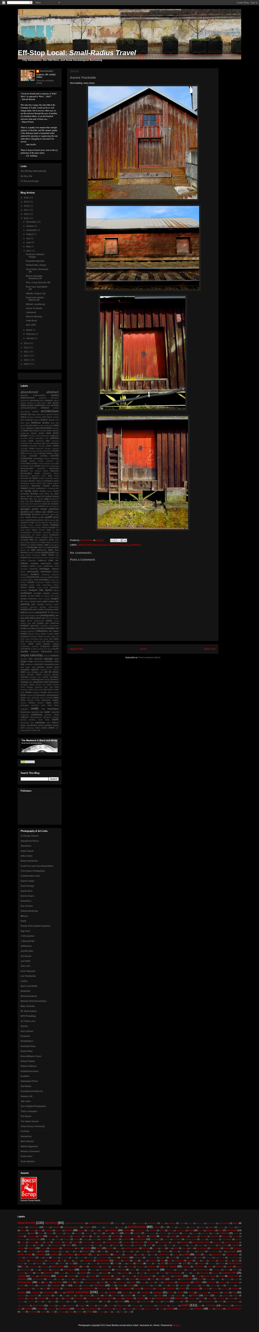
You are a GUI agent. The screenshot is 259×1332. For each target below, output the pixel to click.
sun (39, 677)
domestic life (26, 478)
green (23, 520)
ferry (47, 494)
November (31, 222)
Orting (26, 602)
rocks (40, 636)
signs (56, 659)
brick (48, 433)
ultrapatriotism (53, 695)
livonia (38, 552)
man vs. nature (168, 1266)
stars (29, 672)
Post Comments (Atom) (149, 657)
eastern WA (41, 483)
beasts (52, 420)
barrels (56, 417)
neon (39, 587)
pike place (30, 618)
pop (29, 623)
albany (23, 403)
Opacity (24, 1026)
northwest (26, 593)
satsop (56, 644)
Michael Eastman (29, 996)
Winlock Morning (34, 316)
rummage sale (36, 639)
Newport (24, 590)
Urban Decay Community (33, 1126)
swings (47, 679)
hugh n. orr (53, 530)
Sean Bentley (46, 71)
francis (35, 506)
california (54, 438)
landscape (32, 547)
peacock (24, 615)
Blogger (176, 1325)
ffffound (24, 916)
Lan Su (24, 547)
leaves (55, 547)
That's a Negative (29, 1111)
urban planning (32, 698)
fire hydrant (47, 496)
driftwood (40, 481)
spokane (40, 667)
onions (40, 599)
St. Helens (54, 670)
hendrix (24, 525)
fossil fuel (37, 504)
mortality (24, 580)
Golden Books (31, 517)
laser (40, 547)
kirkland (49, 542)
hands (37, 522)
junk (22, 542)
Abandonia (26, 846)
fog (44, 501)
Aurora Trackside (34, 308)
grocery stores (43, 520)
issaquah (24, 540)
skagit (30, 661)
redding (24, 631)
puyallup (31, 628)
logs (57, 552)
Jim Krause (26, 956)
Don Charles (27, 906)
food (48, 501)
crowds (34, 463)
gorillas (41, 517)
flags (46, 499)
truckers (55, 692)
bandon (30, 417)
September (31, 230)
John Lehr (25, 966)
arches (35, 411)
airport (56, 400)
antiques (45, 408)
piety (23, 618)
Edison (56, 483)
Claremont (47, 451)
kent (39, 542)
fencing (34, 493)
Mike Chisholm (28, 1006)
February (30, 334)
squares (35, 669)
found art (46, 504)
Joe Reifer (25, 961)
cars (48, 441)
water (47, 711)
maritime (24, 566)
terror (32, 684)
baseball (28, 420)
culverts (46, 463)
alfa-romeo (41, 403)
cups (52, 463)
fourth (23, 506)
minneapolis (33, 571)
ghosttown (45, 514)
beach (44, 419)
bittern (23, 428)
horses (45, 527)
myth (38, 585)
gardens (25, 512)
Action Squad (27, 851)
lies (28, 550)
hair (28, 522)
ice (33, 535)
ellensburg (35, 486)
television (54, 682)
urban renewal (46, 698)
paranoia (33, 607)
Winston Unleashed (30, 1151)
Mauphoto (25, 991)
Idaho (38, 535)
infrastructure (27, 537)
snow (56, 664)
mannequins (46, 563)
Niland (56, 590)
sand (30, 644)
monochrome (33, 577)
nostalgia (37, 593)
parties (41, 609)
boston (56, 430)
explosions (40, 488)
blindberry (30, 428)
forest (27, 504)
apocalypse (25, 412)
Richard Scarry (34, 634)
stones (55, 672)
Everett (32, 488)
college (23, 456)
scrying (40, 649)
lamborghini (54, 545)
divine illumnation (231, 1242)
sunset (45, 677)
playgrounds (39, 621)
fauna (49, 491)
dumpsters (25, 483)
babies (56, 414)
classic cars (34, 1239)
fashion (43, 491)
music (47, 582)
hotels (34, 530)
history (46, 525)
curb (57, 463)
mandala (34, 563)
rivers (43, 634)
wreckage (30, 728)
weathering (135, 545)
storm (23, 675)
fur (58, 506)
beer (22, 423)
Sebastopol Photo (29, 1081)
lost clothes (36, 558)
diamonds (54, 471)
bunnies (24, 438)
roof (53, 636)
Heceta (56, 522)
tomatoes (24, 690)
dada (31, 466)
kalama (34, 542)
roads (56, 634)
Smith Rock (31, 320)
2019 (26, 202)
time (51, 687)
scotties (34, 649)
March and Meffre (29, 986)
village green (52, 703)
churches (25, 451)
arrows (24, 414)
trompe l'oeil (46, 692)
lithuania (24, 552)
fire (28, 496)
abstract (53, 392)
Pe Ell (50, 612)
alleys (23, 405)
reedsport (31, 631)
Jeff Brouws (26, 946)
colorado (33, 456)
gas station (48, 512)
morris (56, 577)
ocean (24, 596)
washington (53, 709)
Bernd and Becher (29, 861)
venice (23, 703)
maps (56, 563)
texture (38, 685)
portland (25, 625)
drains (56, 478)
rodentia (47, 636)
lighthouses (42, 550)
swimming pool (37, 679)
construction (26, 458)
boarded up (22, 1233)
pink (43, 618)
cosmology (37, 458)
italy (31, 539)
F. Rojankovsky (52, 488)
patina (24, 612)
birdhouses (48, 425)
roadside (24, 636)
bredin (41, 433)
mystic (32, 585)
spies (28, 667)
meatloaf (24, 569)
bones (36, 430)
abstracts (42, 398)
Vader (37, 700)
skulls (56, 661)
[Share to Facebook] (122, 540)
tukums (30, 695)
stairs (23, 672)
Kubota (24, 545)
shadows (54, 655)
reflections (42, 630)
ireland (45, 537)
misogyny (24, 575)
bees (28, 423)
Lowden (51, 558)
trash (23, 692)
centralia (24, 446)
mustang (55, 582)
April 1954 (31, 325)
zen (30, 730)
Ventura (32, 703)
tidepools (38, 687)
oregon (103, 545)
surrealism (54, 677)
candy (30, 441)
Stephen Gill (26, 1096)
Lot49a (24, 981)
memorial (33, 569)
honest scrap (35, 527)
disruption (47, 473)
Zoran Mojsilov (28, 1161)
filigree (23, 496)
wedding (48, 715)
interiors (37, 537)
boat (25, 430)
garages (25, 508)
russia (45, 639)
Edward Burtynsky (29, 911)
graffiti (48, 517)
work (23, 728)
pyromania (39, 628)
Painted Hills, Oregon (36, 265)
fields (56, 494)
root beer (230, 1285)
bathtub (36, 420)
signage (48, 658)
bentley (45, 423)
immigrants (54, 535)
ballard (23, 417)
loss (30, 557)
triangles (36, 692)
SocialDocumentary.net (32, 1091)
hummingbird (26, 532)
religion (56, 631)
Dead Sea (45, 466)
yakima (44, 728)
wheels (23, 720)
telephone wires (41, 682)
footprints (55, 501)
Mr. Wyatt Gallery (29, 1011)
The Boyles (26, 1116)
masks (39, 566)
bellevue (36, 422)
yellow (51, 727)
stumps (55, 674)
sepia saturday (32, 655)
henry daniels (35, 525)
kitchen (56, 542)
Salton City (55, 1288)
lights (50, 550)
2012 (26, 351)
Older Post (209, 648)
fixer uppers (38, 499)
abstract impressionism (99, 1223)
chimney (55, 448)
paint (45, 601)
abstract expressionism (33, 395)
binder (41, 425)
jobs (57, 540)
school (55, 646)
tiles (46, 687)
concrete (54, 456)
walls (126, 545)
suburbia (24, 677)
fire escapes (35, 496)
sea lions (47, 649)
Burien (31, 438)
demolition (41, 468)
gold (22, 517)
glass (52, 514)
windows (40, 722)
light (33, 550)
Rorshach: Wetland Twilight (35, 255)
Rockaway (33, 636)
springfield (25, 669)
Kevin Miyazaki (28, 971)
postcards (34, 626)
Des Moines (35, 471)
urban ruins (38, 1305)
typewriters (41, 695)
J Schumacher (27, 936)
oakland (46, 593)
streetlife (30, 675)
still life (47, 672)
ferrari (41, 494)
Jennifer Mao (27, 951)
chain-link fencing (36, 446)
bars (22, 420)
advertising (34, 400)
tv (34, 695)
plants (29, 621)
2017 (26, 210)
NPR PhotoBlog (28, 1016)
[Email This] (112, 540)
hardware (44, 522)
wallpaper (24, 709)
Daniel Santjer (27, 881)
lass (45, 547)
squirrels (44, 670)
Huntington (37, 532)
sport (56, 667)
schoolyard (25, 649)
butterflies (39, 438)
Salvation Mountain (33, 641)
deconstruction (27, 468)
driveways (48, 481)
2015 (26, 218)
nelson (56, 585)
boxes (34, 433)
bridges (24, 435)
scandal (35, 646)
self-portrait (46, 651)
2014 (26, 343)
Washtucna (25, 712)
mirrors (56, 572)
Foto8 (23, 921)
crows (40, 463)
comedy (43, 456)
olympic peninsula (28, 599)
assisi (33, 414)
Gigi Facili (25, 931)
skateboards (39, 661)
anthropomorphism (29, 408)
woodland (48, 725)
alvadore (30, 405)
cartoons (55, 441)
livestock (31, 552)
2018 (26, 206)
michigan (44, 568)
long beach (26, 555)
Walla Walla (53, 705)
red (109, 545)
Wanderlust (26, 1136)
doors (35, 478)
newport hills (36, 590)
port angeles (38, 623)
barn (44, 417)
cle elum (29, 453)
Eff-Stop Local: (77, 53)
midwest (55, 569)
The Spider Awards (30, 1121)
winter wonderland (29, 725)
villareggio (25, 705)
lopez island (47, 555)
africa (42, 400)
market (32, 566)
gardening (54, 509)
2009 (26, 364)
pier (57, 615)
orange (47, 599)
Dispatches (26, 901)
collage (56, 453)
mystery (24, 585)
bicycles (29, 425)
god (57, 514)
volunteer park (38, 705)
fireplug (56, 496)
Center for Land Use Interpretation (37, 866)
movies (53, 580)
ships (30, 659)
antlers (56, 408)
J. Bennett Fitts (28, 941)
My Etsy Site (26, 176)
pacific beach (36, 601)
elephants (25, 486)
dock (43, 476)
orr (22, 601)
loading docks (92, 545)
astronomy (40, 414)
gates (56, 512)
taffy (30, 682)
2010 (26, 360)
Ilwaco (45, 535)
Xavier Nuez (26, 1156)
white (47, 720)
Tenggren (24, 685)
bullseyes (55, 436)
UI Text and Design (30, 181)
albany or (31, 403)
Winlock (55, 723)
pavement (41, 612)
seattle (24, 651)
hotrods (42, 530)
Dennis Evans (27, 896)
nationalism (46, 585)
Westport (47, 717)
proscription (54, 626)
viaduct (40, 703)
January (30, 338)
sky (22, 664)
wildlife (55, 719)
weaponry (25, 715)
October (30, 226)
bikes (35, 425)
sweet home (25, 679)
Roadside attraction (35, 261)
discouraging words (30, 473)
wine (48, 723)
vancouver (45, 700)
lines (57, 550)
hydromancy (25, 535)
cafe (46, 438)
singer (24, 661)
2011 (26, 356)
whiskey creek (35, 720)
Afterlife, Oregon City (36, 293)
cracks (40, 461)
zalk (26, 730)
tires (57, 687)
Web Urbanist (27, 1141)
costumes (54, 458)
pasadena (49, 609)
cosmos (46, 458)
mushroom (39, 582)
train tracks (117, 545)
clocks (35, 453)
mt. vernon (72, 1273)
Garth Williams (35, 512)
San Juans (102, 1288)
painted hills (53, 601)
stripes (39, 674)
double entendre (46, 478)
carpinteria (39, 441)
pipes (23, 621)
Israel (56, 537)
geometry (36, 514)
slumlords (29, 664)
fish (30, 499)
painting (25, 604)
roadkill (50, 634)
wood (40, 725)
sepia (56, 652)
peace (56, 612)
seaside (55, 649)
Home (143, 648)
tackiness (54, 679)
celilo (48, 443)
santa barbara (43, 644)
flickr (27, 501)
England (46, 486)
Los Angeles (73, 1267)
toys (31, 689)
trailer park (37, 690)
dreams (32, 481)
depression (54, 468)
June (29, 242)
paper (56, 604)
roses (27, 639)
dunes (32, 483)
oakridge (55, 593)
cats (43, 443)
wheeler (55, 717)
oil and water (34, 596)
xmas (37, 728)
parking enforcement (49, 607)
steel (42, 672)
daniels (37, 466)
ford (22, 504)
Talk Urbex (26, 1101)
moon (50, 577)
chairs (56, 445)
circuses (32, 451)
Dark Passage (27, 886)
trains (56, 689)
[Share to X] (118, 540)
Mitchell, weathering (35, 304)
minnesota (46, 571)
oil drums (45, 596)
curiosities (25, 466)
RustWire (25, 1076)
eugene (24, 488)
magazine (32, 560)
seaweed (34, 651)
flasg (22, 501)
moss (30, 580)
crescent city (52, 461)
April (28, 251)
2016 (26, 214)
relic (50, 631)
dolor (57, 476)
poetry (49, 620)
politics (23, 623)
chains (48, 446)
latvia (49, 547)
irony (51, 537)
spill (33, 667)
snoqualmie (48, 664)
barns (49, 417)
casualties (37, 443)
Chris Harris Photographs (33, 871)
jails (36, 540)
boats (30, 430)
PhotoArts (25, 1036)
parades (24, 607)
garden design (39, 509)
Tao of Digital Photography (33, 1106)
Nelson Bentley (28, 587)
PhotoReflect (27, 1041)
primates (44, 626)
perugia (31, 615)
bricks (56, 433)
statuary (35, 672)
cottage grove (28, 461)
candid (23, 441)
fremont (41, 506)
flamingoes (54, 499)
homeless (25, 527)
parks (35, 609)
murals (31, 582)
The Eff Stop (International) (33, 171)
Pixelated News (28, 1046)
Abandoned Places (30, 841)
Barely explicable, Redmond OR (34, 277)
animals (55, 405)
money (23, 577)
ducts (56, 481)
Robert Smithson (29, 1066)
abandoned (29, 392)
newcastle (54, 587)
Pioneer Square (52, 618)
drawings (24, 481)
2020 (26, 197)
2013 (26, 347)
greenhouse (31, 520)
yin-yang (100, 1312)
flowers (38, 501)
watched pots (37, 712)
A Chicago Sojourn (30, 836)
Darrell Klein (27, 891)
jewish (51, 540)
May (28, 246)
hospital (52, 527)
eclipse (49, 483)
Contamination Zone (30, 876)
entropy (55, 486)
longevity (36, 555)
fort (31, 504)
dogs (50, 476)
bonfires (43, 431)
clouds (49, 453)
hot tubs (183, 1258)
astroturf (49, 414)
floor (32, 501)
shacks (47, 656)
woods (56, 725)
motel (36, 580)
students (46, 675)
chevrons (39, 448)
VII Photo (25, 1131)
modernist (46, 575)
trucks (23, 695)
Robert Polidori (28, 1061)
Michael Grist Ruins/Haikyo (34, 1001)
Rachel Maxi (27, 1051)
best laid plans (140, 1230)
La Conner (31, 545)
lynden (23, 560)
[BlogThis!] (115, 540)
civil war (39, 451)
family (28, 490)
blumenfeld (45, 428)
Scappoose (45, 646)
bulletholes (45, 436)
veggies (55, 700)
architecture (50, 411)
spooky (49, 667)
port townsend (52, 623)
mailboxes (42, 560)
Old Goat (55, 596)
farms (35, 491)
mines (23, 572)
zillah (34, 730)
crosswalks (25, 463)
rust (51, 639)
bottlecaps (25, 433)
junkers (27, 542)
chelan (31, 448)
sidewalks (38, 659)
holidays (55, 525)
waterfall (55, 712)
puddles (24, 628)
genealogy (26, 514)
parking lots (26, 609)
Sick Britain (26, 1086)
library (23, 550)
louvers (45, 558)
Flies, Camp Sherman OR (38, 282)
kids (43, 542)
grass (56, 517)
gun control (30, 1258)
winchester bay (27, 723)
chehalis (24, 448)
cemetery (55, 443)
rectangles (50, 628)
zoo (38, 730)
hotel (28, 530)
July (28, 238)
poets (56, 621)
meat (57, 566)
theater (56, 685)
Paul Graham (27, 1031)
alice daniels (53, 403)
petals (37, 615)
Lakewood (31, 312)
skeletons (49, 661)
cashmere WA (26, 443)
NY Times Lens (28, 1021)
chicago (47, 448)
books (49, 430)
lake (47, 545)
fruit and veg (50, 506)
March (29, 330)
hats (50, 522)
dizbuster (35, 476)
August (29, 234)
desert (45, 471)
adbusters (55, 398)
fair (22, 491)
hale (32, 522)
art (29, 414)
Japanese (43, 540)
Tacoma (24, 682)
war (43, 709)
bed (57, 420)
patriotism (31, 612)
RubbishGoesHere (30, 1071)
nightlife (48, 590)
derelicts (24, 471)
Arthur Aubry (26, 856)
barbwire (38, 417)
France (29, 506)
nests (46, 587)
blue (38, 428)
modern (34, 574)
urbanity (30, 700)
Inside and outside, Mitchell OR (35, 298)
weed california (91, 1309)
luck (57, 558)
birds (56, 425)
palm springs (37, 604)
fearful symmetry (131, 1248)
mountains (44, 580)
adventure (25, 400)
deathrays (55, 466)
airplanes (49, 400)
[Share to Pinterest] (125, 540)
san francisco (48, 641)
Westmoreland (36, 717)
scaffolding (25, 646)
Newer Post (76, 648)
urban (23, 698)
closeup (42, 453)
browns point (34, 436)
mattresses (48, 566)
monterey (43, 577)
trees (28, 692)
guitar (52, 520)
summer (33, 677)
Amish (48, 405)
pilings (38, 618)
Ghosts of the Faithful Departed (35, 926)
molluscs (55, 575)
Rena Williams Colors (31, 1056)
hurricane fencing (51, 532)
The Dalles (47, 685)
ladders (81, 545)
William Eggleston (29, 1146)
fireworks (25, 499)
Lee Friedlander (28, 976)
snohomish (38, 664)
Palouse (48, 604)
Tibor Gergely (27, 687)
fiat (51, 494)
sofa (22, 667)
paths (56, 609)
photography (48, 615)
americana (40, 405)
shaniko (24, 659)
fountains (55, 504)
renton (24, 633)
